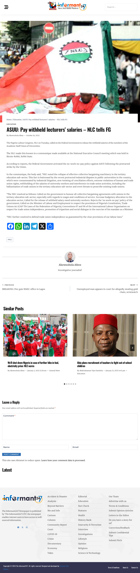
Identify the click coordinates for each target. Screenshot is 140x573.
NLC (10, 240)
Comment (9, 416)
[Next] (132, 348)
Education (11, 124)
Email (75, 447)
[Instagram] (27, 527)
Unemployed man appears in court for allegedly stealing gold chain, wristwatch (107, 289)
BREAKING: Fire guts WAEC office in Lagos (23, 287)
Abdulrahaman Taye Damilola (91, 371)
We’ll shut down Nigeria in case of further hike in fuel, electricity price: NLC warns (33, 364)
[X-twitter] (22, 527)
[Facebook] (18, 527)
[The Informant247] (67, 7)
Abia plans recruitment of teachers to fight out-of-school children (104, 364)
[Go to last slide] (7, 348)
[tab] (64, 384)
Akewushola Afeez (16, 135)
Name (6, 447)
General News (54, 371)
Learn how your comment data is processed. (63, 460)
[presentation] (35, 335)
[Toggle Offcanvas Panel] (6, 7)
